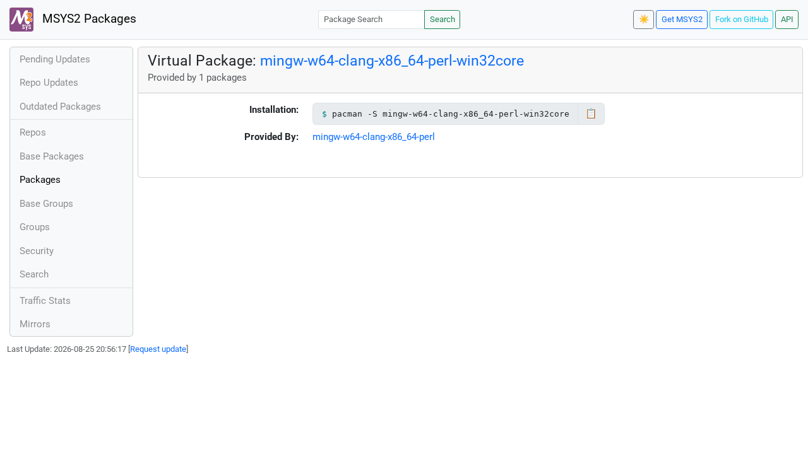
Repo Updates (49, 82)
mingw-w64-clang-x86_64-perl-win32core (392, 60)
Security (37, 251)
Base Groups (46, 203)
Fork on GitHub (741, 19)
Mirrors (35, 324)
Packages (40, 179)
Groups (35, 227)
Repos (33, 132)
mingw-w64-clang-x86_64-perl (373, 137)
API (787, 19)
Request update (158, 349)
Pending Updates (55, 59)
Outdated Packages (60, 106)
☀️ (644, 19)
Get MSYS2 (682, 19)
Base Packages (52, 156)
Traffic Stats (45, 300)
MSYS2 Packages (87, 19)
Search (442, 19)
